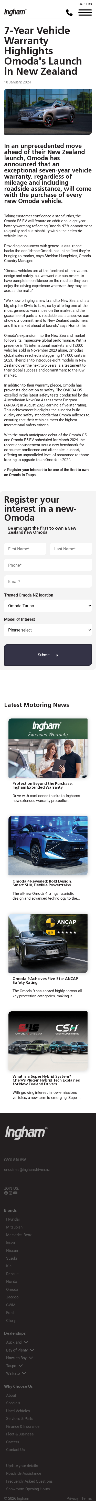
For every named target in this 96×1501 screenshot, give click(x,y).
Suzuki (11, 1258)
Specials (13, 1403)
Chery (11, 1320)
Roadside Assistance (23, 1473)
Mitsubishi (15, 1227)
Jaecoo (12, 1297)
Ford (10, 1312)
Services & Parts (19, 1418)
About (11, 1395)
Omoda (12, 1289)
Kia (8, 1266)
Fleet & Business (20, 1434)
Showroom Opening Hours (28, 1489)
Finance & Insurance (22, 1426)
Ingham (23, 1498)
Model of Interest (19, 619)
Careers (12, 1442)
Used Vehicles (18, 1411)
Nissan (12, 1250)
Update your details (22, 1465)
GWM (10, 1305)
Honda (11, 1281)
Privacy (72, 1498)
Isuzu (10, 1243)
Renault (12, 1274)
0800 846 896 (15, 1160)
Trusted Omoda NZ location (28, 595)
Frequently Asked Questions (29, 1481)
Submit (44, 655)
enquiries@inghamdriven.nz (26, 1169)
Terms (86, 1498)
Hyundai (12, 1219)
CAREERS (85, 4)
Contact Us (15, 1449)
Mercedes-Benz (18, 1235)
